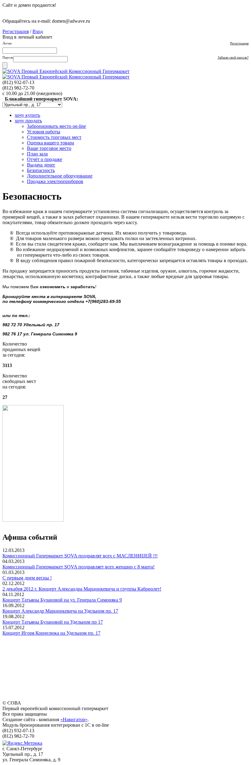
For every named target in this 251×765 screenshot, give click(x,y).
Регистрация (15, 31)
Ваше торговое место (49, 148)
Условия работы (43, 131)
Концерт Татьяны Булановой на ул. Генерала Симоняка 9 (62, 599)
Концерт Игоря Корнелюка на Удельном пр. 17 (51, 633)
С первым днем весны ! (27, 577)
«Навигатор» (74, 719)
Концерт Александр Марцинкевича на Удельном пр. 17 (60, 611)
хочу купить (27, 115)
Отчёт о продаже (44, 159)
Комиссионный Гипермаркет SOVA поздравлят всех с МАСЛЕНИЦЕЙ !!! (80, 555)
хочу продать (28, 120)
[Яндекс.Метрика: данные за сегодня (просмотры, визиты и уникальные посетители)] (22, 743)
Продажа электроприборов (55, 181)
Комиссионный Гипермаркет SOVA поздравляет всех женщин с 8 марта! (78, 566)
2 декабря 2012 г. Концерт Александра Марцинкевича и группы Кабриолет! (81, 588)
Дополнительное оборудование (59, 175)
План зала (37, 153)
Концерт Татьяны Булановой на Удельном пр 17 (52, 622)
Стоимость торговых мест (54, 137)
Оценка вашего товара (50, 142)
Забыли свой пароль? (233, 57)
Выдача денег (41, 164)
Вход (37, 31)
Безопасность (41, 170)
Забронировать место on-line (56, 126)
